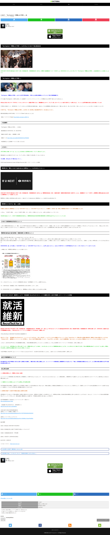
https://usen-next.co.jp (14, 443)
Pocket (96, 20)
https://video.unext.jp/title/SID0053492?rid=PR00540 (18, 137)
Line (41, 20)
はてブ (69, 20)
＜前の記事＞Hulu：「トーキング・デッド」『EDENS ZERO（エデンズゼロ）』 (19, 453)
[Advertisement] (55, 10)
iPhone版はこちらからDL (6, 498)
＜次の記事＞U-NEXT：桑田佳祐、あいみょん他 (12, 449)
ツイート (14, 20)
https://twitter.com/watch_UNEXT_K (21, 117)
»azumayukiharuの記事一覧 (103, 520)
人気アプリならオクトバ (53, 532)
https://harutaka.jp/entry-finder (7, 401)
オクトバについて (55, 529)
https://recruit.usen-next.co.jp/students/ (9, 406)
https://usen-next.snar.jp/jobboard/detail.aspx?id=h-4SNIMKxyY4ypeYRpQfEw (17, 418)
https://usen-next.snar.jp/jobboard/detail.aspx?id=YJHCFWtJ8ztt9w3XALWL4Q (17, 413)
